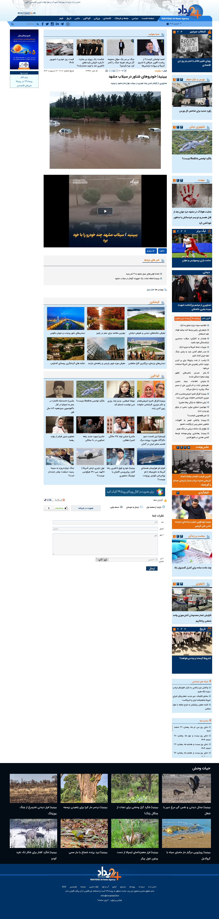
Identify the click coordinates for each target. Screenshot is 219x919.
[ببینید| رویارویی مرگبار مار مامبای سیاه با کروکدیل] (186, 833)
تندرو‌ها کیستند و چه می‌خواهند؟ (195, 658)
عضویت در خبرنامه (85, 508)
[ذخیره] (114, 70)
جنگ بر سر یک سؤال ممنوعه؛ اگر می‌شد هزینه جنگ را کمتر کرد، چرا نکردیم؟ (121, 63)
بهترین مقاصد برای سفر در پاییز (110, 333)
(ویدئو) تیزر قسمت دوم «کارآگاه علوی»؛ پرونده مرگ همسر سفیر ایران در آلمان (152, 440)
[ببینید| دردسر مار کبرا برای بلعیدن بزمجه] (84, 788)
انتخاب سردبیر (198, 31)
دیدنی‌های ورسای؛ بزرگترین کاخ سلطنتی (146, 363)
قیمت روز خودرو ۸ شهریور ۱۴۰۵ (62, 61)
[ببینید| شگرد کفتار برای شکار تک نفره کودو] (33, 833)
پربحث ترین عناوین (182, 318)
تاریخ (203, 629)
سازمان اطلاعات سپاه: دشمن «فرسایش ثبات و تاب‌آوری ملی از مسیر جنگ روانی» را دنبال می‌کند (192, 385)
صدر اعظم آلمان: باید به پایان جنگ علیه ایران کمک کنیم (192, 353)
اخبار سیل (150, 289)
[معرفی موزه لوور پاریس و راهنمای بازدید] (106, 349)
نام (162, 522)
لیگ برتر (201, 231)
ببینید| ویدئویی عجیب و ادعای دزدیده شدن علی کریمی (193, 524)
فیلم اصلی (155, 261)
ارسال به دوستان (132, 507)
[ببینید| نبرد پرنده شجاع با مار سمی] (84, 833)
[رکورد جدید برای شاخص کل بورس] (192, 95)
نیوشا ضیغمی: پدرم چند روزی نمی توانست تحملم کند (121, 403)
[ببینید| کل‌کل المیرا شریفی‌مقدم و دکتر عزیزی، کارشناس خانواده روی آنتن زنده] (151, 389)
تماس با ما (76, 2)
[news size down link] (117, 71)
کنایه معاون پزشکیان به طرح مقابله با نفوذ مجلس (192, 706)
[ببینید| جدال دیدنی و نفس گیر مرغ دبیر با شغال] (186, 788)
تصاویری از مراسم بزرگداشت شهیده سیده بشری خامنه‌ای (194, 307)
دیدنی (206, 272)
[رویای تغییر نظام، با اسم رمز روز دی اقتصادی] (192, 46)
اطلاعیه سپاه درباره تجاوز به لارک (193, 325)
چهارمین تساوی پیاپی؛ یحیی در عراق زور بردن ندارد (192, 409)
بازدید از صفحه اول (153, 507)
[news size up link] (125, 71)
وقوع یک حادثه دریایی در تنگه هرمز (191, 429)
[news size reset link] (121, 71)
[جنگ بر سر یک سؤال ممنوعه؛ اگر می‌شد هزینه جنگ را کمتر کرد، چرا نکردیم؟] (120, 47)
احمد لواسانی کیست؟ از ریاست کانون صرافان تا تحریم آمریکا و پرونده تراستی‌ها (151, 63)
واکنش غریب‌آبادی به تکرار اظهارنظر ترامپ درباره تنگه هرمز (192, 689)
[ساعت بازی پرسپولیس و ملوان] (192, 246)
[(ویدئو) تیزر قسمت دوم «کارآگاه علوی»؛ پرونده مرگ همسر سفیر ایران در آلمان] (151, 425)
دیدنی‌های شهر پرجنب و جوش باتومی (67, 333)
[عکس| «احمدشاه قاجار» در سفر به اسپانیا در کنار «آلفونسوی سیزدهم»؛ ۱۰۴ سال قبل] (59, 389)
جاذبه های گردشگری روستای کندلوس (67, 363)
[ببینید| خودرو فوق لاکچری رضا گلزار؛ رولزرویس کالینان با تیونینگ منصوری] (120, 457)
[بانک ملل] (24, 49)
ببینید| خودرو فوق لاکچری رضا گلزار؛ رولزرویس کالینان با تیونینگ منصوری (121, 472)
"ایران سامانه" (103, 900)
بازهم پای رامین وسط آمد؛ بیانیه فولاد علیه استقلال (192, 332)
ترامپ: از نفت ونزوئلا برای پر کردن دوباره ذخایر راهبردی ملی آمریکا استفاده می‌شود (192, 364)
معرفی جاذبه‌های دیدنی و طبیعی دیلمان (147, 333)
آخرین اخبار (206, 318)
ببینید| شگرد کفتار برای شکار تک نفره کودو (36, 855)
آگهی (27, 2)
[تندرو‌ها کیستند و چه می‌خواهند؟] (192, 644)
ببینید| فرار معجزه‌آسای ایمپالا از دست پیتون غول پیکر (137, 855)
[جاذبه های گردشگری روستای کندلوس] (66, 349)
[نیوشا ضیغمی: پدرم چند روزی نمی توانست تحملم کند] (120, 389)
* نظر (161, 535)
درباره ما (69, 2)
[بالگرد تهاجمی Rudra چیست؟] (90, 389)
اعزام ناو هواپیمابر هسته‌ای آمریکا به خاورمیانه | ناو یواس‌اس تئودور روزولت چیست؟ (153, 473)
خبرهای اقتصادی (24, 86)
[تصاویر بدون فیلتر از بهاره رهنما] (59, 425)
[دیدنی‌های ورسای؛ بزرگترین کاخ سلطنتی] (146, 349)
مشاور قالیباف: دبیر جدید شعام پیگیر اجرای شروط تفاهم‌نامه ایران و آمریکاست (192, 698)
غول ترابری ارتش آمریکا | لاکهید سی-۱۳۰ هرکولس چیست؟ (93, 472)
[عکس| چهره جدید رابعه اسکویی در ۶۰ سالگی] (90, 425)
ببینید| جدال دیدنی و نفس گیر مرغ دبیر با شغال (186, 810)
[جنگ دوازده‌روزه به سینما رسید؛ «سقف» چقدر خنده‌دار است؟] (59, 457)
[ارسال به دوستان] (110, 70)
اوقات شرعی (41, 2)
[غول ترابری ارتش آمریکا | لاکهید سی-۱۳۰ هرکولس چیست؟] (90, 457)
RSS (64, 887)
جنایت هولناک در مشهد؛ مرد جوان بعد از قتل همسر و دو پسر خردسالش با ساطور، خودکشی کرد (192, 217)
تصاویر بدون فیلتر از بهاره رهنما (62, 438)
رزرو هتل (24, 77)
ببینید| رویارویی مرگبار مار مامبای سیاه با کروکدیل (188, 855)
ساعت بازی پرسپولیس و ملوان (196, 261)
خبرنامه (83, 887)
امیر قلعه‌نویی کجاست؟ (196, 415)
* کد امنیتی (161, 560)
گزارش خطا (158, 500)
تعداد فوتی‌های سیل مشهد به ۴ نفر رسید (142, 274)
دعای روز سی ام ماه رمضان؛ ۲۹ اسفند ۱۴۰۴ (192, 729)
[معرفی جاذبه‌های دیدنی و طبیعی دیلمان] (146, 318)
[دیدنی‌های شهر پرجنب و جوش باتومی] (66, 318)
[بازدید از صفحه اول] (163, 506)
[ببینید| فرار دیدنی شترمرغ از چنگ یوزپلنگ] (33, 788)
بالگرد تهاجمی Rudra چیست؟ (90, 401)
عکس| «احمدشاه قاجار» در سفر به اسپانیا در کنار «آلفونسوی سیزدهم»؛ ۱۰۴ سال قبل (60, 406)
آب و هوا (50, 2)
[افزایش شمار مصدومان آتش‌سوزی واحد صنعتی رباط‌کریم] (192, 599)
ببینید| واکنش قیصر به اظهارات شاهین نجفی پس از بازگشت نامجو (192, 422)
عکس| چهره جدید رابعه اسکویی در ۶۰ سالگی (93, 438)
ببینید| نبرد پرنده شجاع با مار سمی (88, 852)
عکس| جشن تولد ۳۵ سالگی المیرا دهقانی (122, 438)
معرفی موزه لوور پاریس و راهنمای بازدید (106, 363)
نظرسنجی (32, 2)
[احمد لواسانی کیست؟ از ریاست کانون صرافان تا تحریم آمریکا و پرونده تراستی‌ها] (151, 47)
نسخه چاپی (114, 507)
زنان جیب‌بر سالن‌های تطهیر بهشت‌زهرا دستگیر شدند (192, 375)
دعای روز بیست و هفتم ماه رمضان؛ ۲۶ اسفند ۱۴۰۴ (192, 755)
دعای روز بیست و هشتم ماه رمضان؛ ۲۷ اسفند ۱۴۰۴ (192, 746)
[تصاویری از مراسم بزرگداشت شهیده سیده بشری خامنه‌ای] (192, 288)
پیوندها (62, 2)
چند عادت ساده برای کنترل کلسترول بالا (193, 568)
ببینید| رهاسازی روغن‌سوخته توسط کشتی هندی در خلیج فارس (192, 435)
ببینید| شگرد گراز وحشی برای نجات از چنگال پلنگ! (137, 810)
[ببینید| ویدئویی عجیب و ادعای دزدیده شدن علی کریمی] (192, 507)
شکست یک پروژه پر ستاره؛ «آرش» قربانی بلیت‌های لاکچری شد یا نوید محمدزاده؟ (90, 63)
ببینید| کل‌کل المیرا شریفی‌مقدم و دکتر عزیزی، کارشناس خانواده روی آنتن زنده (151, 404)
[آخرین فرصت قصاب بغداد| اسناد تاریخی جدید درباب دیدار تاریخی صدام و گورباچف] (192, 462)
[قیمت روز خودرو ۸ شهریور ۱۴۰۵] (60, 47)
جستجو (123, 887)
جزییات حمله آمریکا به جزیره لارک (192, 347)
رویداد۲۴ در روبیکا (24, 81)
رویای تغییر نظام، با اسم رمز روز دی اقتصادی (194, 63)
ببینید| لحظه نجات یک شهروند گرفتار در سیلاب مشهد (137, 278)
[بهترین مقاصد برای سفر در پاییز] (106, 318)
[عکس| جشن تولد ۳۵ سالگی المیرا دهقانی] (120, 425)
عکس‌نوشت (202, 447)
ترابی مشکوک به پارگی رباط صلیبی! (192, 402)
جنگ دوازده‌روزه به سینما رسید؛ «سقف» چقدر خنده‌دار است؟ (61, 472)
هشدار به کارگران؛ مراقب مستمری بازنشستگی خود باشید (192, 340)
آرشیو (56, 2)
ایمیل (161, 528)
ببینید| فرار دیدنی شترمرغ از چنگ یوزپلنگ (38, 810)
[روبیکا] (135, 491)
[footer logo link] (106, 875)
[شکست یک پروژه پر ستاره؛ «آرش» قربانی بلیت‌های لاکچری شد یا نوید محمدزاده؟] (90, 47)
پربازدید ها (196, 318)
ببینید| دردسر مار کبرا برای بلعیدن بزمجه (85, 807)
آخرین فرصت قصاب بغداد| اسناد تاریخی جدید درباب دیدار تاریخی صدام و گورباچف (192, 481)
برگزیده (158, 71)
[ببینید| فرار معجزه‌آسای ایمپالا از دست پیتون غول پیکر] (135, 833)
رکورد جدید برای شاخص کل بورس (195, 111)
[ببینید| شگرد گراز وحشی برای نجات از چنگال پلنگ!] (135, 788)
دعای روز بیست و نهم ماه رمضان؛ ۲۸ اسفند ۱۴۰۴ (192, 737)
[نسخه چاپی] (106, 70)
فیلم (165, 71)
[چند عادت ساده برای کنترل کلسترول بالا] (192, 552)
